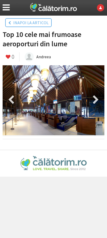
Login (102, 8)
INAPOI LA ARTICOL (30, 22)
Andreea (43, 56)
